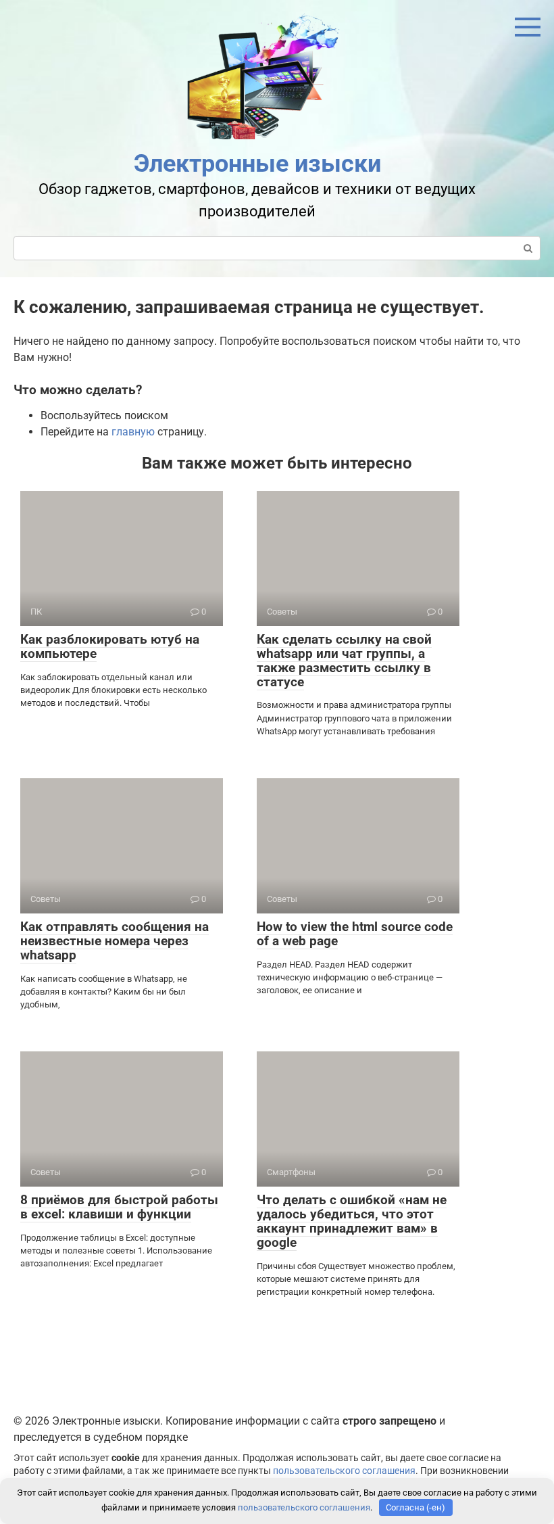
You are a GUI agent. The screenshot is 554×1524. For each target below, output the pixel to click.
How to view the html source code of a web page (355, 934)
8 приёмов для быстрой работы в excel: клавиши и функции (119, 1207)
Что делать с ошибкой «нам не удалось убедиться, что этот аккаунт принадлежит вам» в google (352, 1221)
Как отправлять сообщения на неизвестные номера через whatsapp (114, 941)
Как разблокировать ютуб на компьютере (109, 646)
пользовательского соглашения (344, 1471)
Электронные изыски (257, 163)
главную (133, 431)
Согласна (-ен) (415, 1507)
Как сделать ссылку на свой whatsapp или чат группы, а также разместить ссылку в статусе (344, 661)
